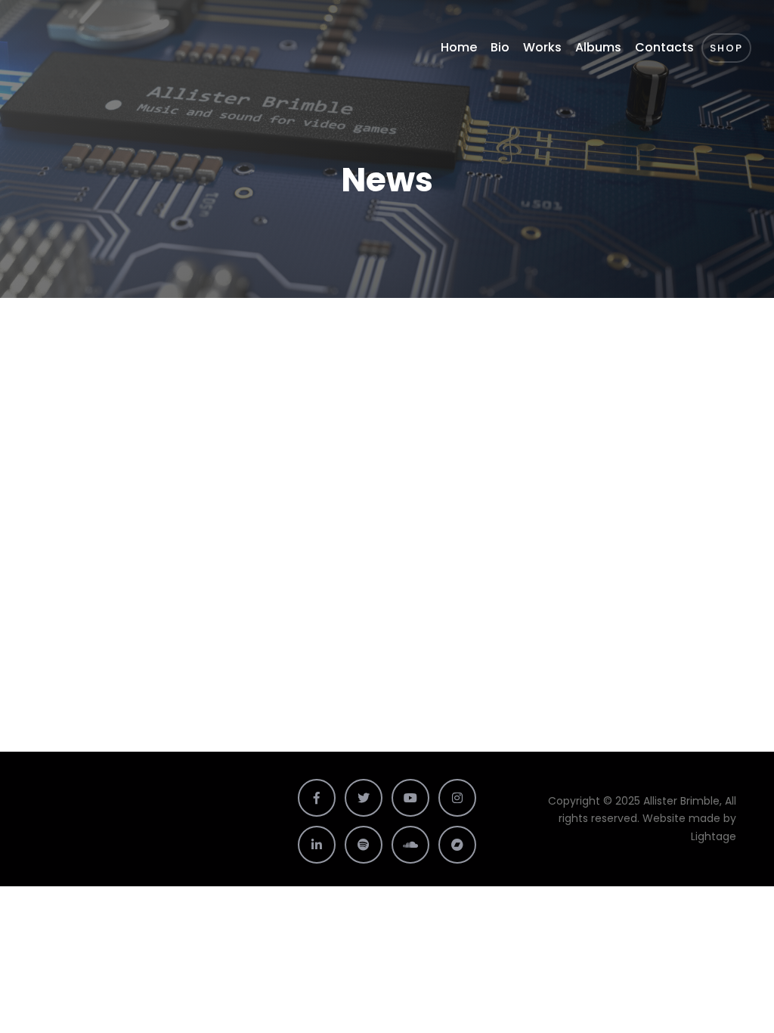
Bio (500, 47)
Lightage (713, 836)
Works (542, 47)
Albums (598, 47)
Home (459, 47)
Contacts (664, 47)
